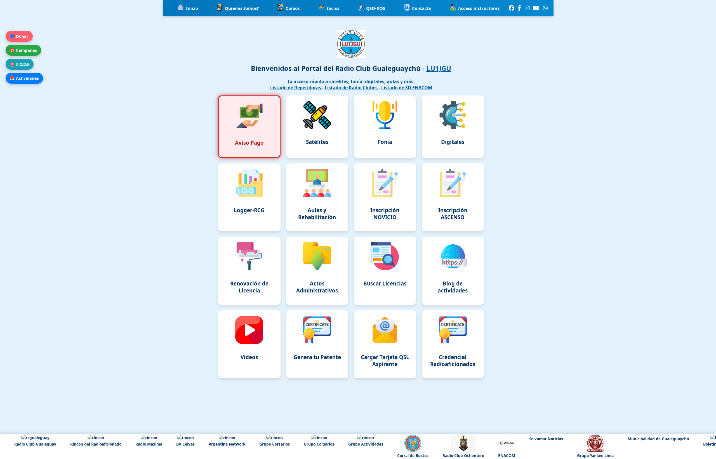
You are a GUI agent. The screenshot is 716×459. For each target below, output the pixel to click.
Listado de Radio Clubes (352, 88)
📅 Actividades (24, 78)
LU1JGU (438, 68)
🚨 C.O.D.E (19, 64)
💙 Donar (19, 36)
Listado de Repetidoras (296, 88)
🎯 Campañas (23, 50)
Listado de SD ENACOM (406, 88)
